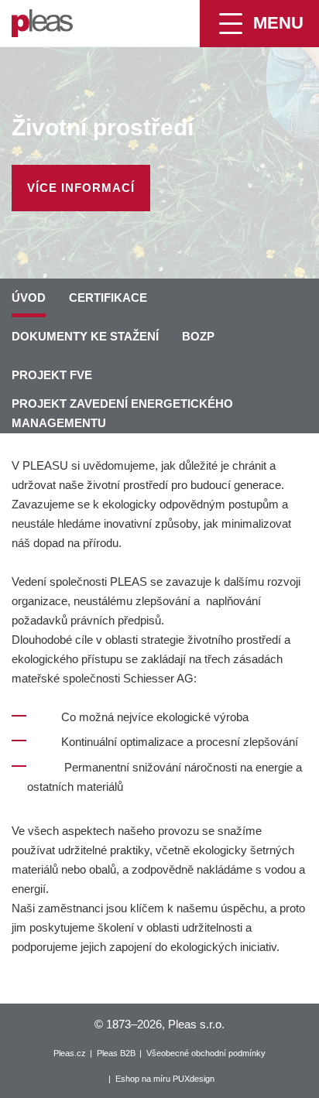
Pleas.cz (69, 1053)
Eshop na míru (142, 1078)
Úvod (29, 297)
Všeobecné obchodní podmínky (206, 1053)
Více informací (81, 187)
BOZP (198, 336)
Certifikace (108, 297)
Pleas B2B (116, 1053)
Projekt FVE (52, 374)
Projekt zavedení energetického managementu (122, 413)
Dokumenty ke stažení (85, 336)
